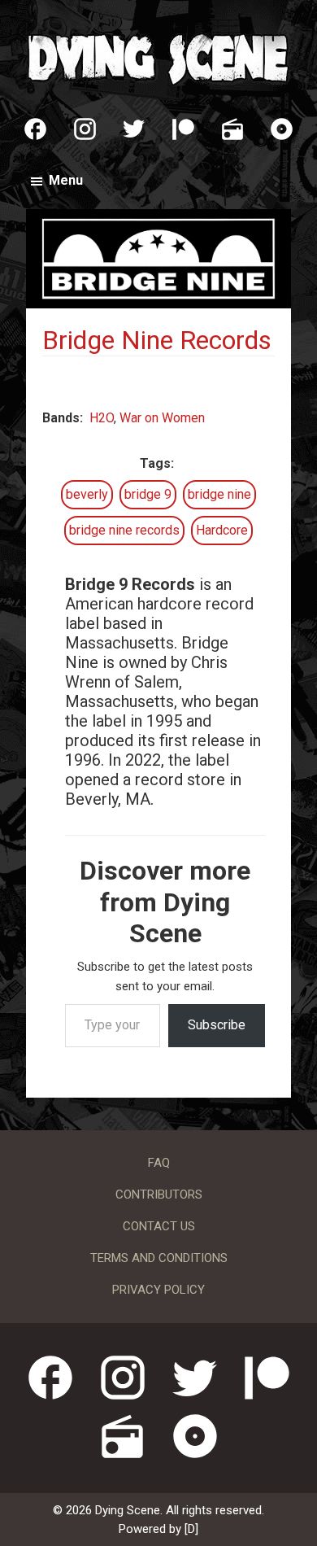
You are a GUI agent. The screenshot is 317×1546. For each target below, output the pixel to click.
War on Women (162, 418)
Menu (66, 180)
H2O (101, 418)
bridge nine (219, 494)
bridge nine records (124, 530)
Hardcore (222, 530)
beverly (87, 494)
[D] (191, 1529)
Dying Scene (158, 57)
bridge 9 (148, 494)
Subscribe (216, 1025)
